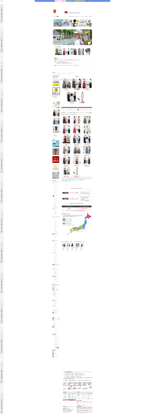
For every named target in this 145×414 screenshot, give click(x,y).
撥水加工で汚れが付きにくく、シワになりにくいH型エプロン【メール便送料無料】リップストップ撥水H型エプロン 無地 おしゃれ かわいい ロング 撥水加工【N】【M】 (66, 154)
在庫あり (71, 112)
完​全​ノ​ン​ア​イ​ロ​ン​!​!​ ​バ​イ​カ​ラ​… (68, 248)
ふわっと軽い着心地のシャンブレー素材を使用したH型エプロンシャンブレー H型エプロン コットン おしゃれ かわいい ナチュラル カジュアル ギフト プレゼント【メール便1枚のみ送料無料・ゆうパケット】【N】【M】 (87, 154)
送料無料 (75, 112)
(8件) (88, 166)
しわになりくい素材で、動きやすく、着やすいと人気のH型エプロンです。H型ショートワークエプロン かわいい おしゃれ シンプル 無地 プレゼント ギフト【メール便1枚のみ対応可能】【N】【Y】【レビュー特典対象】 (66, 143)
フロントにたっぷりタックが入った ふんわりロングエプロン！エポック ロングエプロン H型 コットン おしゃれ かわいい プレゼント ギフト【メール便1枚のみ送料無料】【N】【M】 (76, 124)
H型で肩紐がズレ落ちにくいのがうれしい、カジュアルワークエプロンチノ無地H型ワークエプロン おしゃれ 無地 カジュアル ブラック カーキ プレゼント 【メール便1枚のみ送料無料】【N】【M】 (87, 124)
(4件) (67, 166)
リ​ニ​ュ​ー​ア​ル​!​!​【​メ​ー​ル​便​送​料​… (64, 248)
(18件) (67, 145)
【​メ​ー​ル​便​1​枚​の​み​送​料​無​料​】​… (73, 248)
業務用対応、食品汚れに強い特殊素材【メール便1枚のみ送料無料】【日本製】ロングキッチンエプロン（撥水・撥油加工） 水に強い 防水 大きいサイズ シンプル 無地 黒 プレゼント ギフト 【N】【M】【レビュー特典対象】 (76, 175)
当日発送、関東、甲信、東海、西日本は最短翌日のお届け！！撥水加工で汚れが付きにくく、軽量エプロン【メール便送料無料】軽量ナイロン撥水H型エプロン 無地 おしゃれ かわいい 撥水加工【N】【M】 (76, 143)
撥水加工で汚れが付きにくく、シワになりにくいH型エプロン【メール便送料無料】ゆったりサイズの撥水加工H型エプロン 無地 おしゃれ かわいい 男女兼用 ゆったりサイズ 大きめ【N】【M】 (87, 143)
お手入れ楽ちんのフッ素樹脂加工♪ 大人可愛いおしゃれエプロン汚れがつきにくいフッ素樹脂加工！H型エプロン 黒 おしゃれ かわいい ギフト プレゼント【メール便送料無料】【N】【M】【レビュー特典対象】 (76, 154)
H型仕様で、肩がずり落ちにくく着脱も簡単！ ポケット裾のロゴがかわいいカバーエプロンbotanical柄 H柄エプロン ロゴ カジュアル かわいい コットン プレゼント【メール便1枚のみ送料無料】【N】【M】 (66, 175)
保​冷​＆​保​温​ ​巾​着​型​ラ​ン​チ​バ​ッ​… (77, 248)
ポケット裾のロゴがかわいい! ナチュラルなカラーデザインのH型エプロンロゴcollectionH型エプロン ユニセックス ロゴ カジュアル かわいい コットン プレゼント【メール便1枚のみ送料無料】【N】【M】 (87, 134)
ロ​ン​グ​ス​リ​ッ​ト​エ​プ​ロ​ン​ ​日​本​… (82, 248)
